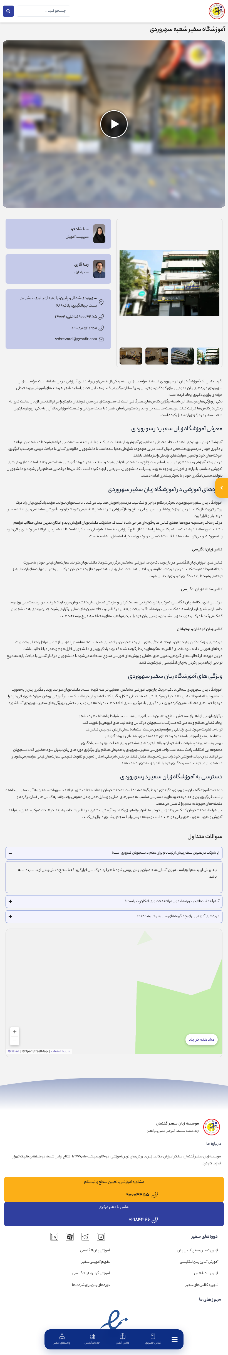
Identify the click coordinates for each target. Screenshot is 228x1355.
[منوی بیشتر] (174, 1339)
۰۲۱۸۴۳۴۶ (139, 1220)
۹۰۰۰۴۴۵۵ (137, 1195)
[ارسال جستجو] (8, 11)
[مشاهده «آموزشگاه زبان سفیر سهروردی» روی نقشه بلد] (114, 991)
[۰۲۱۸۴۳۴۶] (155, 1220)
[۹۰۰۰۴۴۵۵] (155, 1195)
